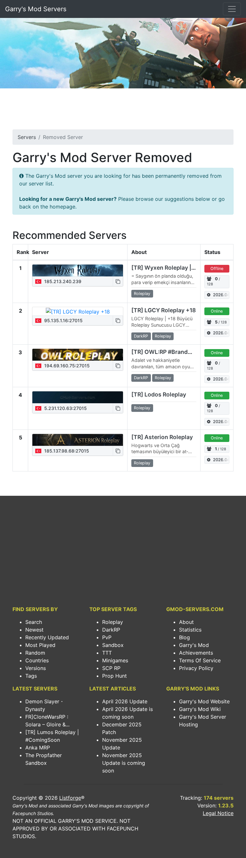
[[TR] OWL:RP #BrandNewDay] (77, 354)
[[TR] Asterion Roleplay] (77, 439)
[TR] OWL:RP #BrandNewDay (170, 351)
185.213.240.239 (62, 281)
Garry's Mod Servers (35, 9)
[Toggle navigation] (232, 9)
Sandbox (113, 645)
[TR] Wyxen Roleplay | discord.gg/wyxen (186, 267)
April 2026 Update (124, 701)
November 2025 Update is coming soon (123, 763)
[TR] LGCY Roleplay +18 (163, 310)
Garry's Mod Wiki (200, 709)
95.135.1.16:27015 (63, 320)
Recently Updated (47, 637)
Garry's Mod (194, 645)
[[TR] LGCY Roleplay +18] (78, 311)
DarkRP (111, 629)
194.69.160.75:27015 (66, 365)
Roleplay (112, 622)
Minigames (115, 660)
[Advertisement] (123, 111)
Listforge (70, 798)
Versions (35, 668)
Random (35, 653)
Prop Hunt (114, 676)
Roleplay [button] (142, 293)
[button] (118, 281)
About (186, 622)
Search (33, 622)
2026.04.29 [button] (221, 294)
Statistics (190, 629)
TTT (107, 653)
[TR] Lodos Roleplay (158, 394)
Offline (216, 268)
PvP (106, 637)
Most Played (40, 645)
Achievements (196, 653)
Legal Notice (218, 813)
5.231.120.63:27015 (65, 408)
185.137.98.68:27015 (66, 451)
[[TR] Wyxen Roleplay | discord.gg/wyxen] (77, 270)
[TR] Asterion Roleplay (162, 437)
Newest (34, 629)
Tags (31, 676)
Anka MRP (37, 747)
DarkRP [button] (141, 336)
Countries (37, 660)
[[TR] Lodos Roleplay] (77, 397)
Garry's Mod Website (204, 701)
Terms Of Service (200, 660)
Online (217, 311)
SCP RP (111, 668)
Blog (184, 637)
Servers (27, 137)
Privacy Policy (196, 668)
